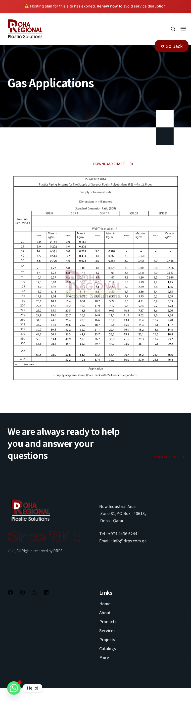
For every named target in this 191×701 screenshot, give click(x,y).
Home (105, 603)
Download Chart (109, 163)
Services (107, 630)
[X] (34, 594)
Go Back (174, 46)
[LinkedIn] (46, 594)
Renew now (107, 6)
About (105, 612)
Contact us (165, 456)
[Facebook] (10, 594)
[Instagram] (22, 594)
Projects (107, 639)
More (104, 657)
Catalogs (107, 648)
